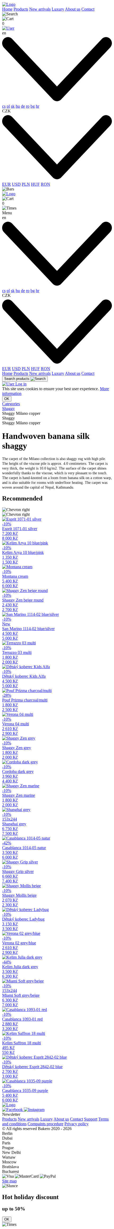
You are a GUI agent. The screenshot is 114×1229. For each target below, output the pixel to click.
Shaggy (8, 408)
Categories (11, 404)
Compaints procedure (45, 1124)
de (23, 106)
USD (16, 184)
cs (4, 106)
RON (45, 184)
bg (32, 106)
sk (13, 106)
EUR (6, 184)
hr (37, 106)
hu (18, 106)
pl (8, 106)
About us (72, 9)
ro (27, 106)
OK (6, 399)
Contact (87, 9)
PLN (26, 184)
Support (90, 1119)
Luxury (58, 9)
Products (21, 9)
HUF (35, 184)
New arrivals (40, 9)
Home (7, 9)
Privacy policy (76, 1124)
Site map (9, 1181)
